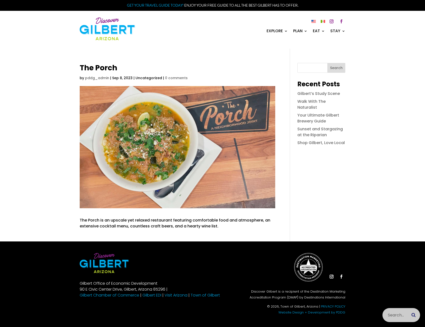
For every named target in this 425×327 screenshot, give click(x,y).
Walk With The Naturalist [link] (311, 104)
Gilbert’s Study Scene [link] (318, 93)
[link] (107, 39)
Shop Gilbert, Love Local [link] (321, 143)
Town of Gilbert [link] (205, 295)
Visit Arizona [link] (176, 295)
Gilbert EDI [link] (151, 295)
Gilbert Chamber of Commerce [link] (109, 295)
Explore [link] (275, 31)
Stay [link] (335, 31)
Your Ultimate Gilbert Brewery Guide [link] (318, 118)
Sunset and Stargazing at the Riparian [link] (320, 132)
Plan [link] (298, 31)
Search (336, 67)
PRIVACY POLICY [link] (333, 306)
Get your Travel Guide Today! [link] (155, 5)
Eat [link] (316, 31)
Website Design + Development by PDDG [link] (311, 312)
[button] (331, 21)
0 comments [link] (176, 77)
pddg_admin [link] (97, 77)
